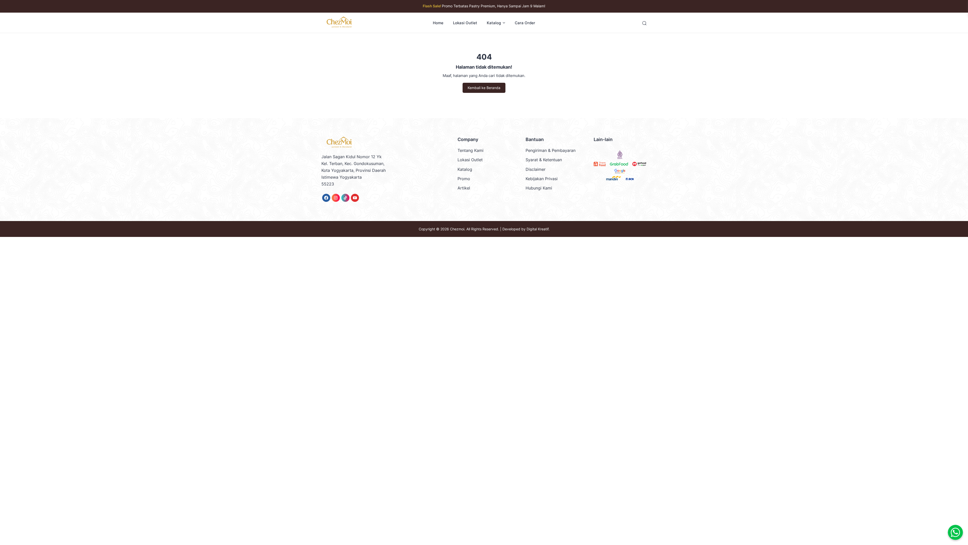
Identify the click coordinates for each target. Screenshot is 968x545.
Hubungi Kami (539, 187)
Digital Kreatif (538, 229)
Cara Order (525, 22)
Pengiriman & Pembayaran (551, 150)
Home (438, 22)
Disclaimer (536, 169)
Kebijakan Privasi (542, 178)
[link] (326, 198)
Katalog (494, 22)
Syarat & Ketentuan (544, 159)
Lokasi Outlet (465, 22)
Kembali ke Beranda (484, 88)
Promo (464, 178)
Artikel (464, 187)
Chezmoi (457, 229)
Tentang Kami (470, 150)
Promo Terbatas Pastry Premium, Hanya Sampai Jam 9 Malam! (484, 6)
